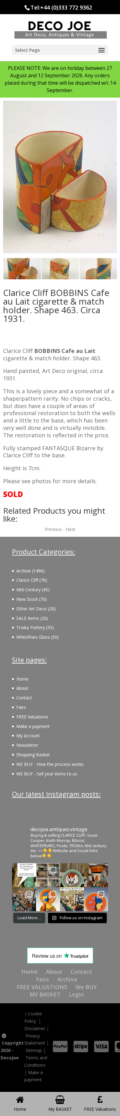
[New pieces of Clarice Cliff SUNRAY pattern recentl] (48, 899)
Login (76, 994)
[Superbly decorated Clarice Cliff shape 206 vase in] (96, 875)
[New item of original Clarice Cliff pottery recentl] (96, 899)
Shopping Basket (33, 755)
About (22, 688)
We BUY (86, 987)
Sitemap (34, 1050)
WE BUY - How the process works (50, 764)
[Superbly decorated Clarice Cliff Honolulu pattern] (72, 875)
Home (22, 679)
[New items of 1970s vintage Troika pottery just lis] (48, 875)
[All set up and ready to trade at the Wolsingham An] (24, 899)
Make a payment (33, 726)
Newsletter (27, 745)
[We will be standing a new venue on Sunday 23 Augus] (24, 875)
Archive (67, 979)
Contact (24, 698)
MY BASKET (45, 994)
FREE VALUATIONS (42, 987)
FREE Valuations (32, 717)
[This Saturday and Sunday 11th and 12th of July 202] (72, 899)
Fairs (21, 707)
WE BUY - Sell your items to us (46, 774)
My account (28, 735)
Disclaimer (34, 1028)
